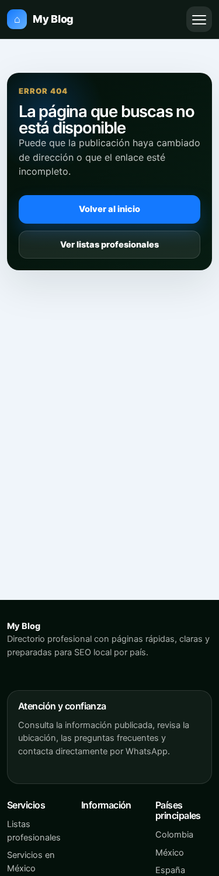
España (170, 870)
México (169, 852)
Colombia (174, 834)
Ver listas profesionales (109, 244)
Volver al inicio (109, 209)
